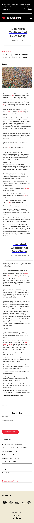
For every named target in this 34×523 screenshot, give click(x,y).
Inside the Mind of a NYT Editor (9, 462)
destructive (21, 111)
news (13, 95)
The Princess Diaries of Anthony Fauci (11, 454)
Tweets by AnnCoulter (10, 481)
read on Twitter (6, 9)
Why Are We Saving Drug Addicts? (10, 458)
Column (4, 57)
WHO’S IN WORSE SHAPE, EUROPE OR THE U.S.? (14, 447)
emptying (26, 273)
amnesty (10, 275)
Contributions (17, 413)
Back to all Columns (6, 51)
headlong (9, 111)
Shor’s (8, 147)
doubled (25, 195)
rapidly (10, 202)
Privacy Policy (17, 515)
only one (17, 296)
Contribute (28, 9)
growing (27, 188)
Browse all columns (10, 431)
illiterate (5, 104)
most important (9, 230)
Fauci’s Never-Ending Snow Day (10, 451)
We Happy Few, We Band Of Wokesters (12, 444)
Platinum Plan (21, 277)
